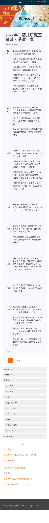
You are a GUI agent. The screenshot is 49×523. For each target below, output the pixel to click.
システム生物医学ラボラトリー (17, 484)
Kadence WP (35, 506)
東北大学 (7, 449)
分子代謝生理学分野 (19, 10)
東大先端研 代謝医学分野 (14, 467)
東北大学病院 (9, 460)
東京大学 (7, 473)
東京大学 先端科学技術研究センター (19, 478)
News (8, 351)
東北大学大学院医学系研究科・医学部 (20, 455)
